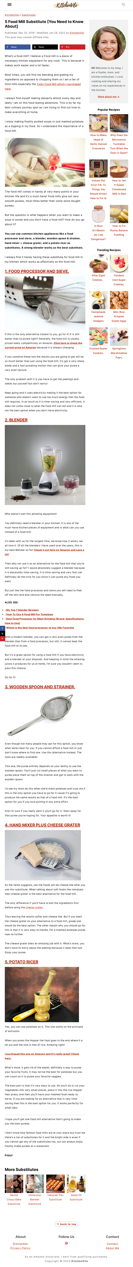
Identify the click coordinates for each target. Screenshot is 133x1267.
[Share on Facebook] (2, 628)
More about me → (109, 96)
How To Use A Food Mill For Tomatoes (29, 614)
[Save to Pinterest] (2, 638)
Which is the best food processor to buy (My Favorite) (40, 627)
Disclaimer (20, 1243)
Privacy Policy (20, 1248)
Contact (112, 1243)
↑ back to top (66, 1224)
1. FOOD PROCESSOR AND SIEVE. (37, 271)
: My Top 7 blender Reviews (22, 610)
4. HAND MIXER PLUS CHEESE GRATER (42, 825)
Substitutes (29, 15)
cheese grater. (34, 907)
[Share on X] (2, 633)
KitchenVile (12, 15)
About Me (112, 1248)
